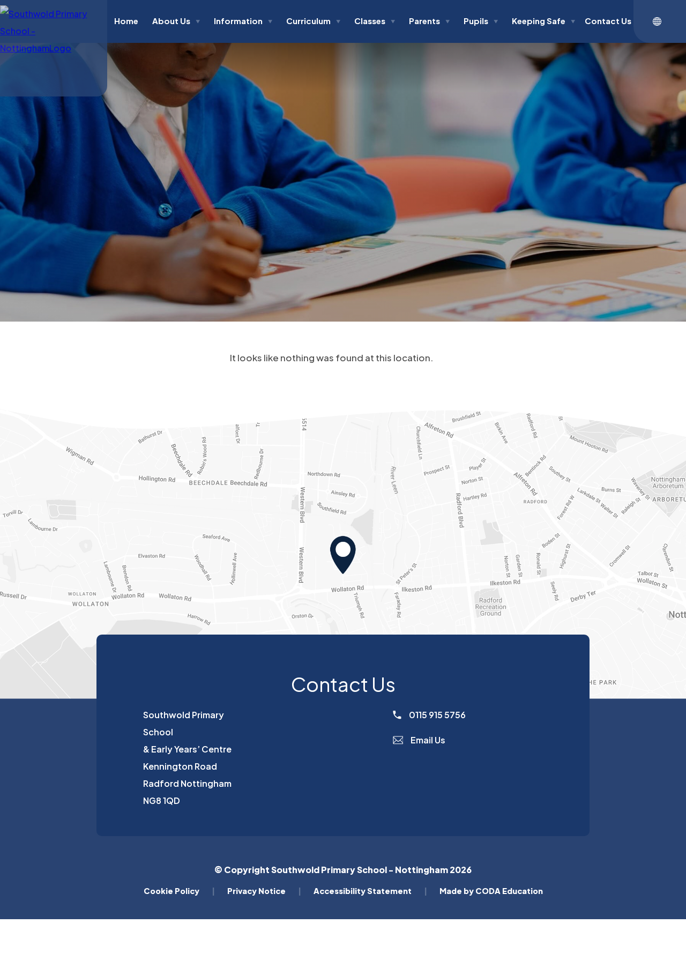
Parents (429, 21)
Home (126, 21)
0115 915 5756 (436, 714)
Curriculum (313, 21)
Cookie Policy (179, 891)
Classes (374, 21)
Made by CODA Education (491, 891)
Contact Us (608, 21)
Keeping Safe (543, 21)
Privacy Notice (264, 891)
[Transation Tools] (660, 21)
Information (243, 21)
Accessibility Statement (370, 891)
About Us (176, 21)
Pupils (481, 21)
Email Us (427, 740)
